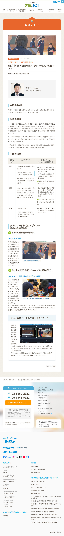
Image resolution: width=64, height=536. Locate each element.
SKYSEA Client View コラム (38, 487)
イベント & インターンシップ (38, 469)
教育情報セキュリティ (43, 395)
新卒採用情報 (34, 466)
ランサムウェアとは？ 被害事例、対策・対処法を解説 (44, 522)
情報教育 (40, 392)
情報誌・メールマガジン (44, 403)
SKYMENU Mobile (9, 496)
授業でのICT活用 (42, 387)
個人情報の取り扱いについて (45, 408)
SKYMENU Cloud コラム (37, 490)
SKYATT (7, 485)
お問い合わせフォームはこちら (18, 403)
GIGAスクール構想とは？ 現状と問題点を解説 (42, 511)
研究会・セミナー (42, 400)
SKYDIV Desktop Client (9, 476)
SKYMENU (5, 489)
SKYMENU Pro (8, 505)
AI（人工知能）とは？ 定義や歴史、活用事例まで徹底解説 (45, 508)
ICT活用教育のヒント (43, 398)
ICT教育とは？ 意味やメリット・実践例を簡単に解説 (44, 514)
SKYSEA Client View (10, 467)
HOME (5, 380)
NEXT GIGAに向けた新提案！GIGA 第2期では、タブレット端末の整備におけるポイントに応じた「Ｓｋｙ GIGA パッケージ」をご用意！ (48, 423)
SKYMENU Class (8, 501)
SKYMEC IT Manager (10, 480)
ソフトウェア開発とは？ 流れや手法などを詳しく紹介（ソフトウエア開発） (46, 497)
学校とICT (5, 515)
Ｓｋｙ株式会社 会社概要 (44, 414)
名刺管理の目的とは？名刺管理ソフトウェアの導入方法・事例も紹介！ (46, 518)
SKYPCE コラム (35, 484)
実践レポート (12, 380)
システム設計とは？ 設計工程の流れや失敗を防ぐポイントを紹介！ (46, 504)
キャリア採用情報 (35, 472)
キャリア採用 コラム (36, 493)
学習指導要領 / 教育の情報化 (45, 390)
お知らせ (40, 406)
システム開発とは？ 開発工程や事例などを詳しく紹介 (44, 501)
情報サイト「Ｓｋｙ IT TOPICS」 (38, 481)
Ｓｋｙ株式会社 (57, 532)
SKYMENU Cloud (11, 492)
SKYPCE (5, 471)
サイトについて (42, 411)
